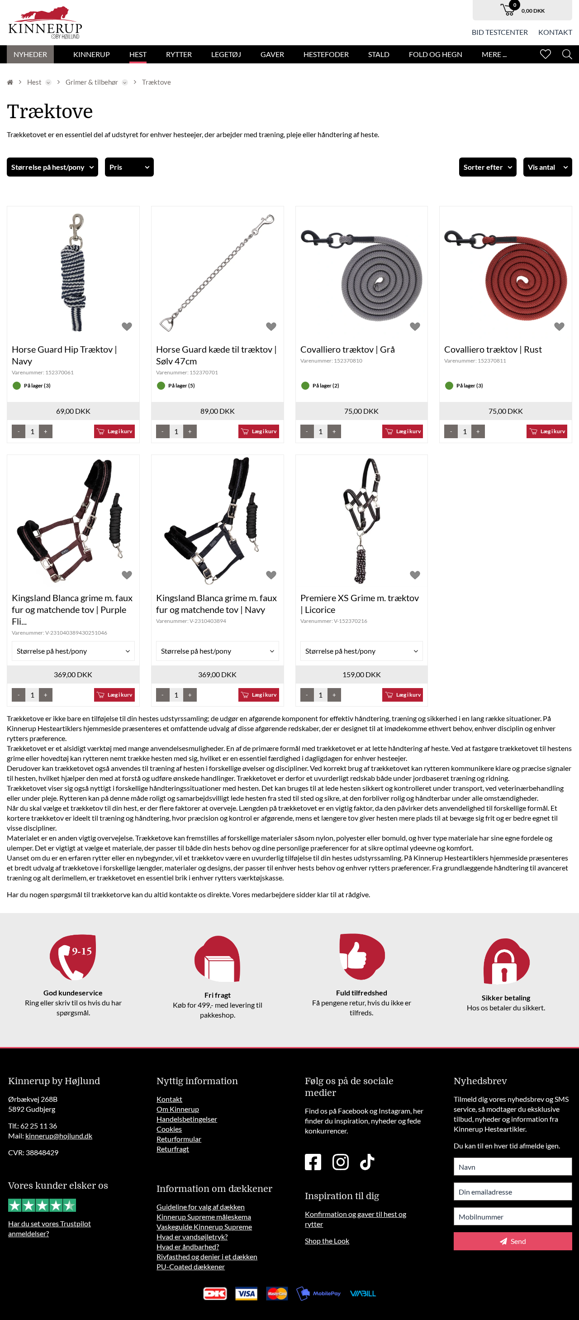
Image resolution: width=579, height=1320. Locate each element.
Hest (138, 54)
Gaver (272, 54)
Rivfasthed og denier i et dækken (207, 1256)
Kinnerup (91, 54)
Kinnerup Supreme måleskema (204, 1216)
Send (517, 1241)
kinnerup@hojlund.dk (58, 1135)
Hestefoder (326, 54)
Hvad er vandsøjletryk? (192, 1236)
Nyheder (30, 54)
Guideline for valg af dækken (201, 1206)
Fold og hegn (435, 54)
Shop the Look (327, 1240)
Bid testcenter (500, 32)
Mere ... (494, 54)
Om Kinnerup (178, 1109)
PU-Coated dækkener (191, 1266)
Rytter (179, 54)
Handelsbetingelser (187, 1118)
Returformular (179, 1138)
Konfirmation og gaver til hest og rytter (355, 1219)
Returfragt (173, 1148)
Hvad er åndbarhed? (188, 1246)
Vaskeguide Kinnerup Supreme (204, 1226)
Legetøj (226, 54)
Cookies (169, 1128)
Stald (378, 54)
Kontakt (555, 32)
